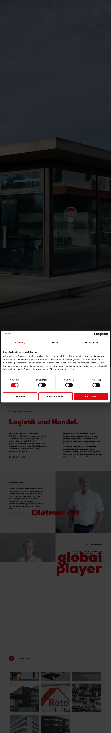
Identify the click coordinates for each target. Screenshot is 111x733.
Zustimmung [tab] (19, 342)
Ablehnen (20, 396)
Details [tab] (55, 342)
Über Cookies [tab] (91, 342)
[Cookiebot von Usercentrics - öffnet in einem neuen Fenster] (96, 335)
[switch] (42, 385)
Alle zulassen (90, 396)
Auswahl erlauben (55, 396)
